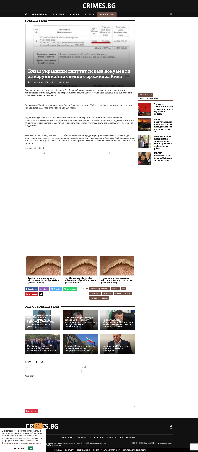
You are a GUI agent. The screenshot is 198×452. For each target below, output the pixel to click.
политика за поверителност (27, 443)
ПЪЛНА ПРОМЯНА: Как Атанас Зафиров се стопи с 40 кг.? (163, 157)
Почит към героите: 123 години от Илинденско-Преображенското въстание (42, 348)
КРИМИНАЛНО (39, 14)
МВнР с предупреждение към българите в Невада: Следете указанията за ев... (163, 125)
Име (27, 367)
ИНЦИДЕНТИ (58, 14)
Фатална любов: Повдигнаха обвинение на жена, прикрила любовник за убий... (163, 142)
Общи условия (83, 450)
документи (95, 293)
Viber (45, 289)
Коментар (29, 376)
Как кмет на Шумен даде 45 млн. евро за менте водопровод (118, 348)
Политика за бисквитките (134, 450)
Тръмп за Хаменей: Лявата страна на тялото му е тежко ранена (163, 109)
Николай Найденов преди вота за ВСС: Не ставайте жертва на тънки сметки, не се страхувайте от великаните (80, 322)
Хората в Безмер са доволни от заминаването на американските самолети (80, 348)
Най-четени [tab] (146, 95)
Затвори (19, 448)
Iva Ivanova (35, 82)
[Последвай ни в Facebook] (170, 5)
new (123, 289)
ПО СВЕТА (89, 14)
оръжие (115, 289)
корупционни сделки (99, 298)
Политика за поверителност (106, 450)
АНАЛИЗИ (74, 14)
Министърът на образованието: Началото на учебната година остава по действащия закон (118, 323)
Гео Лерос (107, 293)
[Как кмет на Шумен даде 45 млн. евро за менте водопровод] (117, 344)
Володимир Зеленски (100, 289)
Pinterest (33, 294)
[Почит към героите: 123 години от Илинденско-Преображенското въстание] (42, 344)
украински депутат (123, 293)
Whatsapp (71, 289)
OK (30, 448)
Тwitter (57, 289)
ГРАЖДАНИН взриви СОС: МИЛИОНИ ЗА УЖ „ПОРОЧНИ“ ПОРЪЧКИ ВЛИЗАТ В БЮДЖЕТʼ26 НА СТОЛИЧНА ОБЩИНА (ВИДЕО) (41, 321)
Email (83, 367)
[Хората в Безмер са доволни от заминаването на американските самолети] (80, 344)
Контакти (69, 450)
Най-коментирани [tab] (149, 98)
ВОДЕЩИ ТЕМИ (106, 14)
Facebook (32, 289)
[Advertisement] (52, 238)
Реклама (58, 450)
